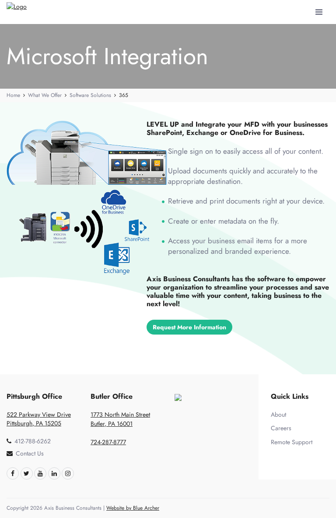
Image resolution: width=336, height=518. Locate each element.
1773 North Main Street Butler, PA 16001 (120, 419)
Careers (281, 428)
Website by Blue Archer (132, 507)
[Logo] (20, 6)
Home (13, 95)
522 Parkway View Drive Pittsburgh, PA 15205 (39, 419)
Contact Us (30, 453)
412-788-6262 (32, 441)
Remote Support (291, 442)
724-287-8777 (108, 442)
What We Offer (45, 95)
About (278, 414)
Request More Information (189, 327)
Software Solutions (90, 95)
